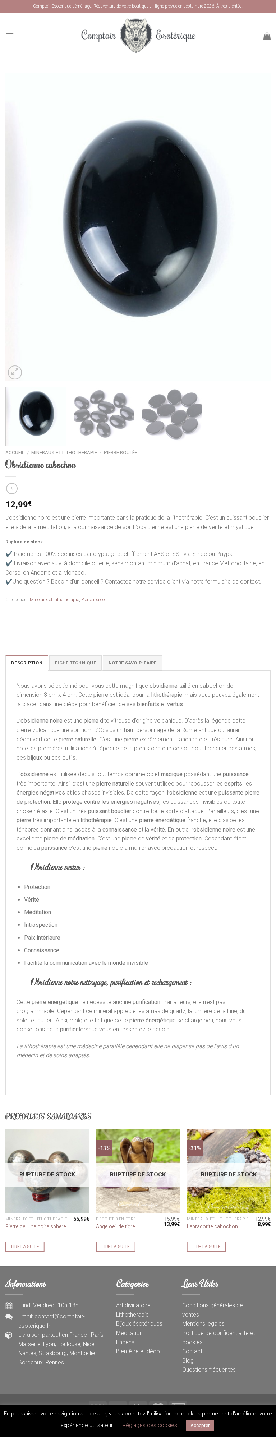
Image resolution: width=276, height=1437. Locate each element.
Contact (192, 1351)
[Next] (256, 227)
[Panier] (267, 36)
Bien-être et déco (138, 1351)
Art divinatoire (133, 1305)
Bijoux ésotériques (139, 1323)
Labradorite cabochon (212, 1227)
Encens (125, 1342)
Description (26, 662)
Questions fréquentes (209, 1369)
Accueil (14, 452)
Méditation (129, 1333)
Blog (188, 1360)
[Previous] (19, 227)
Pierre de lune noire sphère (35, 1227)
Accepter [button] (200, 1425)
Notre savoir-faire (133, 662)
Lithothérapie (132, 1314)
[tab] (26, 662)
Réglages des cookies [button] (150, 1425)
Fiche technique (75, 662)
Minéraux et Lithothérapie (64, 452)
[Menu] (9, 36)
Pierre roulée (120, 452)
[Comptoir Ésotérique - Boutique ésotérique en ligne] (138, 36)
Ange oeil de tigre (115, 1227)
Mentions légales (203, 1323)
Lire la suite (25, 1246)
